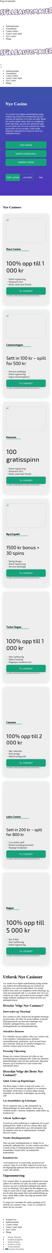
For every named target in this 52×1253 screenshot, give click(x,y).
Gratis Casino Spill (14, 34)
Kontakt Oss (11, 1219)
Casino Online (12, 31)
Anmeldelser (11, 29)
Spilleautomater (12, 26)
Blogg (8, 39)
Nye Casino (11, 36)
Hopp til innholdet (7, 1)
